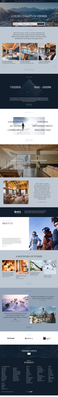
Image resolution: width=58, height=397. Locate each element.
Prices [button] (25, 1)
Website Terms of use (51, 380)
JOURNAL (31, 1)
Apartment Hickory (15, 382)
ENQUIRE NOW (35, 1)
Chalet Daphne (15, 369)
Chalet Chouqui (4, 370)
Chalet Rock (3, 382)
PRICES (3, 384)
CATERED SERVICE (15, 131)
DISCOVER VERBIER (29, 106)
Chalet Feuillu (15, 370)
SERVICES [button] (22, 1)
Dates (30, 23)
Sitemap (49, 381)
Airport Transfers (39, 369)
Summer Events (28, 382)
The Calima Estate (4, 371)
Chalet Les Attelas (4, 380)
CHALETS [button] (16, 1)
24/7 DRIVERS (15, 127)
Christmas (3, 388)
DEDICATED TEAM (42, 131)
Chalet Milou (14, 371)
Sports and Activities (29, 380)
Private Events (39, 381)
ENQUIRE (32, 71)
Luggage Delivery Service (40, 382)
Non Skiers (27, 371)
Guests (23, 23)
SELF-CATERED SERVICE (42, 127)
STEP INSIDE (29, 176)
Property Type (15, 23)
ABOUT (49, 368)
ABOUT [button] (28, 1)
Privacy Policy (50, 383)
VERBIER (28, 368)
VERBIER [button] (19, 1)
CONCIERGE (42, 123)
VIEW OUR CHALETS (27, 71)
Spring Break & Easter (5, 390)
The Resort (27, 370)
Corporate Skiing (39, 380)
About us (49, 370)
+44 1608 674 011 (40, 1)
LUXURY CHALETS (15, 123)
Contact (49, 369)
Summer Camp (28, 383)
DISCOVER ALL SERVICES (29, 141)
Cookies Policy (50, 382)
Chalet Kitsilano (4, 381)
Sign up (29, 355)
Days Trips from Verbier (29, 384)
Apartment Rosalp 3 (15, 380)
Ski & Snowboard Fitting (40, 371)
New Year (3, 389)
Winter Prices (3, 386)
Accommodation (6, 368)
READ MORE (4, 247)
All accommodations (17, 24)
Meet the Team (50, 371)
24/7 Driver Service (40, 370)
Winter (27, 369)
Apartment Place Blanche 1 (16, 381)
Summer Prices (4, 387)
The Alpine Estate (4, 369)
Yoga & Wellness (28, 381)
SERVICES (39, 368)
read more (29, 285)
